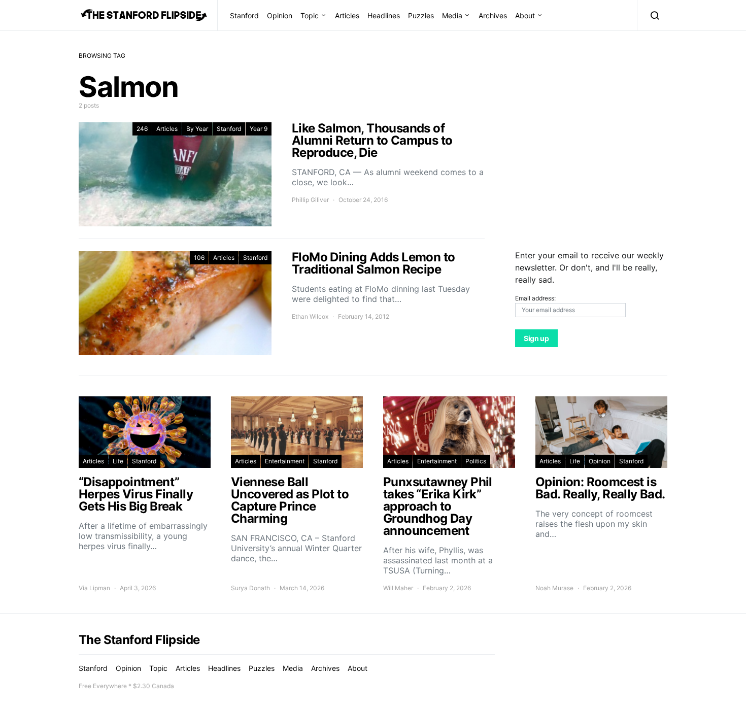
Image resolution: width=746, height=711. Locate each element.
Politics (475, 461)
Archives (493, 15)
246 (142, 128)
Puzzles (421, 15)
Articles (347, 15)
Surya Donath (250, 588)
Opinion (279, 15)
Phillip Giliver (310, 200)
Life (118, 461)
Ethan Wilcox (310, 316)
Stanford (244, 15)
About (525, 15)
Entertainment (284, 461)
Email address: (535, 298)
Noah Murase (554, 588)
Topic (309, 15)
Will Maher (398, 588)
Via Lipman (94, 588)
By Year (197, 128)
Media (452, 15)
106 (199, 257)
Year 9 (258, 128)
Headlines (383, 15)
